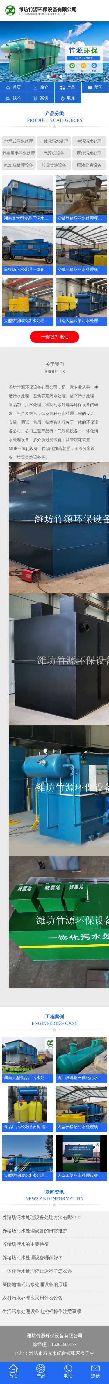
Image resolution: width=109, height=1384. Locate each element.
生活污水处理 (89, 141)
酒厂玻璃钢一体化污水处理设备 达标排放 (81, 1077)
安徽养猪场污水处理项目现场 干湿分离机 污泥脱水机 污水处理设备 (81, 218)
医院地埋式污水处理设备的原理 (34, 1284)
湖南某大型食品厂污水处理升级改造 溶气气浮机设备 (28, 218)
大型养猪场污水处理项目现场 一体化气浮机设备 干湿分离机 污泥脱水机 (81, 1127)
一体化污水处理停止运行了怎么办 (37, 1271)
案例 (44, 98)
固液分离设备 (89, 165)
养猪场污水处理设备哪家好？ (32, 1257)
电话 (68, 1375)
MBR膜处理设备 (18, 165)
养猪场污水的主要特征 (25, 1244)
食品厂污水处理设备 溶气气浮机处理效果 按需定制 (28, 1127)
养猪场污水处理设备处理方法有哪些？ (41, 1217)
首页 (17, 87)
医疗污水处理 (89, 153)
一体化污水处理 (54, 141)
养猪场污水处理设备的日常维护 (34, 1230)
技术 (17, 98)
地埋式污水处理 (18, 141)
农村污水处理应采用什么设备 (32, 1297)
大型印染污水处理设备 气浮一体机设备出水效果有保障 (81, 1175)
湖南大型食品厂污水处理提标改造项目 (28, 1077)
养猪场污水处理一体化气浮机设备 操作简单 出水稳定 (28, 269)
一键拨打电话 (55, 336)
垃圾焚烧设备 (54, 165)
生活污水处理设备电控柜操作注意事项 (41, 1311)
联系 (71, 98)
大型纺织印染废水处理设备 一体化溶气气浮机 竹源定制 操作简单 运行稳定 (28, 1175)
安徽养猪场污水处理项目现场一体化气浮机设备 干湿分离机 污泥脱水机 (81, 269)
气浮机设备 (54, 153)
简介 (44, 87)
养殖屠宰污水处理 (18, 153)
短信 (95, 1375)
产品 (71, 87)
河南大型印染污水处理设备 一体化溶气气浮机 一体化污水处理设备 (81, 320)
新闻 (98, 87)
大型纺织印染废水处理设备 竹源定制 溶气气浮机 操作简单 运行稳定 (28, 320)
